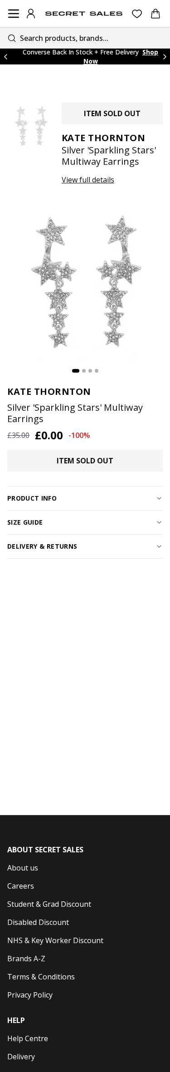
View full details (88, 180)
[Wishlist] (137, 14)
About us (22, 868)
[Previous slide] (5, 56)
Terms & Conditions (41, 977)
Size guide (25, 522)
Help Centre (27, 1038)
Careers (20, 886)
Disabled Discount (38, 922)
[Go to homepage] (83, 13)
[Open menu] (13, 13)
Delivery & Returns (42, 546)
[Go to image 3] (90, 371)
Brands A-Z (26, 959)
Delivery (21, 1057)
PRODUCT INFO (32, 498)
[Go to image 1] (75, 371)
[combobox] (85, 38)
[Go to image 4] (96, 371)
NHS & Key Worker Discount (55, 940)
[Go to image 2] (84, 371)
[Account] (31, 14)
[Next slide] (164, 56)
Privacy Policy (30, 995)
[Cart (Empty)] (155, 14)
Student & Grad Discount (49, 904)
